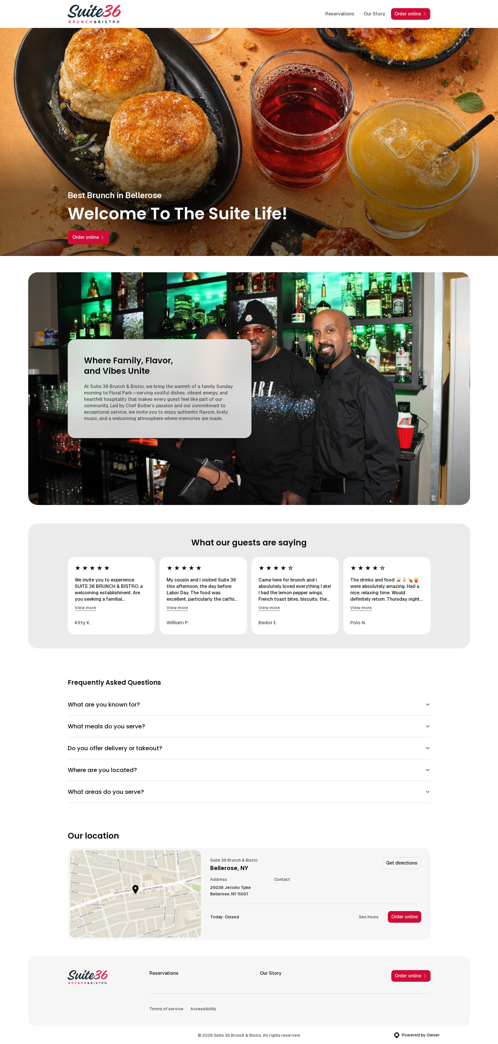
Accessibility (203, 1008)
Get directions (401, 863)
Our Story (374, 14)
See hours (369, 916)
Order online (404, 917)
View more (85, 607)
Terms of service (166, 1008)
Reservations (339, 14)
